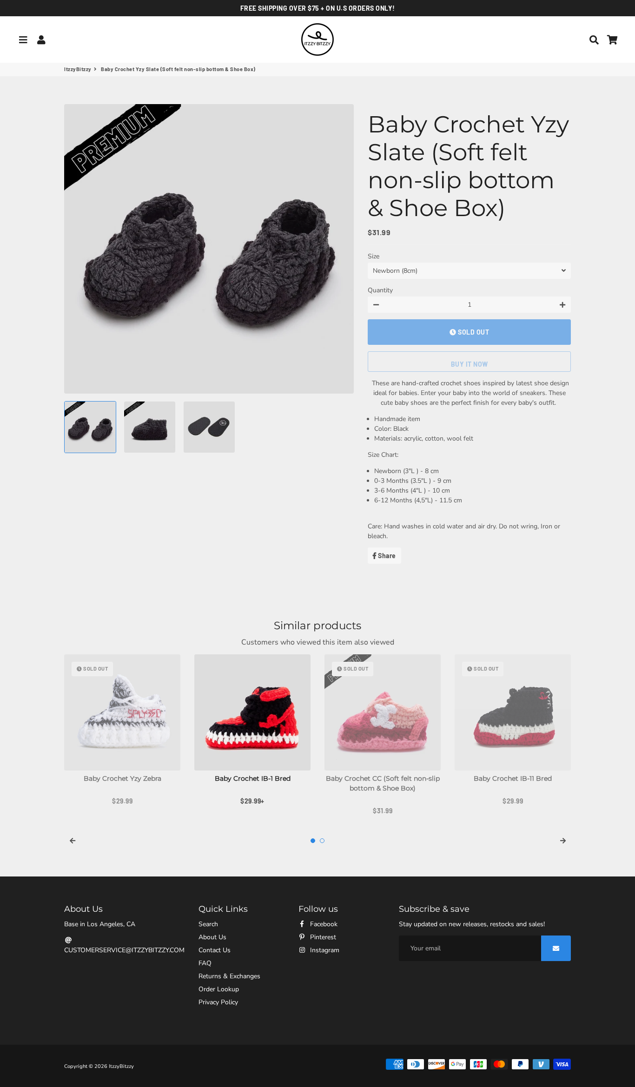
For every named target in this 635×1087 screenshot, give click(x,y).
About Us (212, 937)
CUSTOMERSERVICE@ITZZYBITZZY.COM (124, 950)
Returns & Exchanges (229, 976)
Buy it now (469, 364)
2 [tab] (322, 840)
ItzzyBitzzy (78, 69)
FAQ (205, 963)
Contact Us (214, 950)
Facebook (322, 924)
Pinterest (322, 937)
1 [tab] (313, 840)
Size (373, 256)
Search (208, 924)
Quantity (380, 290)
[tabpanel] (122, 730)
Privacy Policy (218, 1002)
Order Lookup (218, 989)
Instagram (323, 950)
